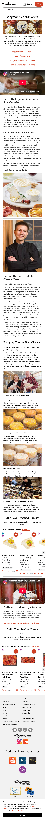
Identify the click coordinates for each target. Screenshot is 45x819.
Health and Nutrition (28, 704)
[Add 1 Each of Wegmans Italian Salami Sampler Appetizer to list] (34, 651)
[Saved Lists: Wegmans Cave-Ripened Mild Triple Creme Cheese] (35, 573)
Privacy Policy (26, 710)
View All (26, 530)
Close (22, 815)
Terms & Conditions (19, 811)
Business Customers (28, 721)
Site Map (5, 719)
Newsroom (6, 702)
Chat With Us (26, 707)
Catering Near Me (28, 719)
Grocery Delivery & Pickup (11, 721)
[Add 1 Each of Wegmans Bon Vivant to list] (16, 534)
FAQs (4, 707)
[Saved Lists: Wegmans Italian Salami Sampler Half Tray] (17, 690)
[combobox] (22, 9)
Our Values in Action (9, 704)
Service (24, 699)
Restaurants (26, 716)
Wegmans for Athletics (10, 724)
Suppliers (6, 716)
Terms (5, 713)
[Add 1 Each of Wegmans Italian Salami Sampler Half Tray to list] (16, 651)
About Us (6, 699)
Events (5, 710)
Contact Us (25, 702)
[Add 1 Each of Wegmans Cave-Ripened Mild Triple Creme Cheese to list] (34, 534)
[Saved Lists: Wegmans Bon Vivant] (17, 571)
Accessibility (26, 713)
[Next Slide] (43, 552)
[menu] (2, 4)
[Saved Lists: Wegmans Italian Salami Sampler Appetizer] (35, 690)
